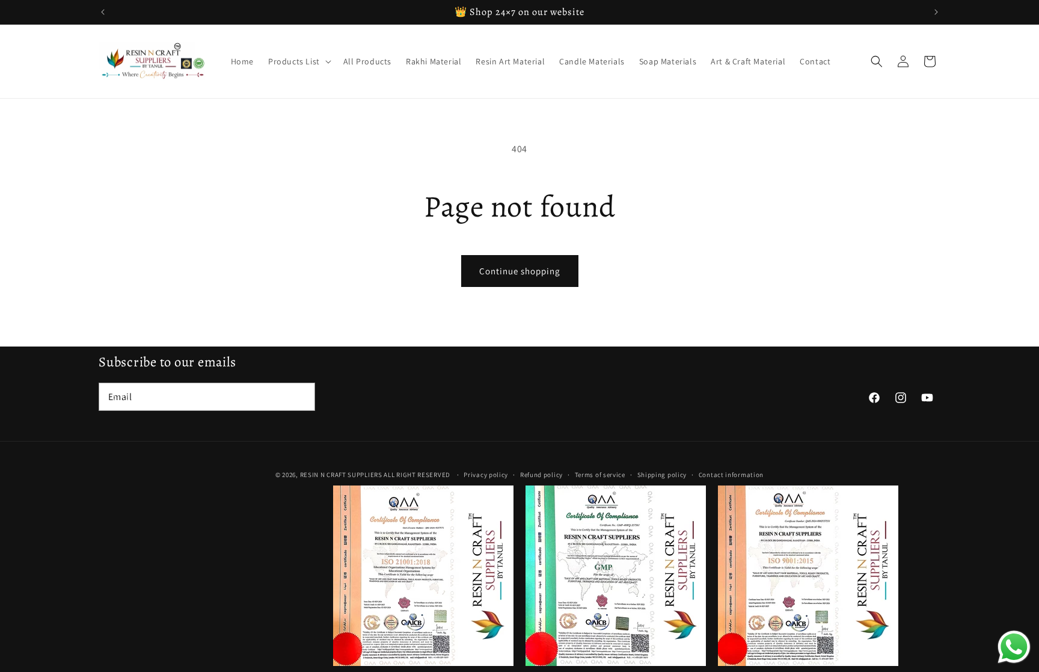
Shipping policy (662, 474)
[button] (298, 61)
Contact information (731, 474)
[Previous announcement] (103, 12)
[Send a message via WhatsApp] (1014, 647)
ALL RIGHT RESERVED (417, 474)
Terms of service (600, 474)
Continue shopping (519, 271)
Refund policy (541, 474)
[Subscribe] (301, 397)
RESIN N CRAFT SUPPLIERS (341, 474)
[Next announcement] (936, 12)
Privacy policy (486, 474)
